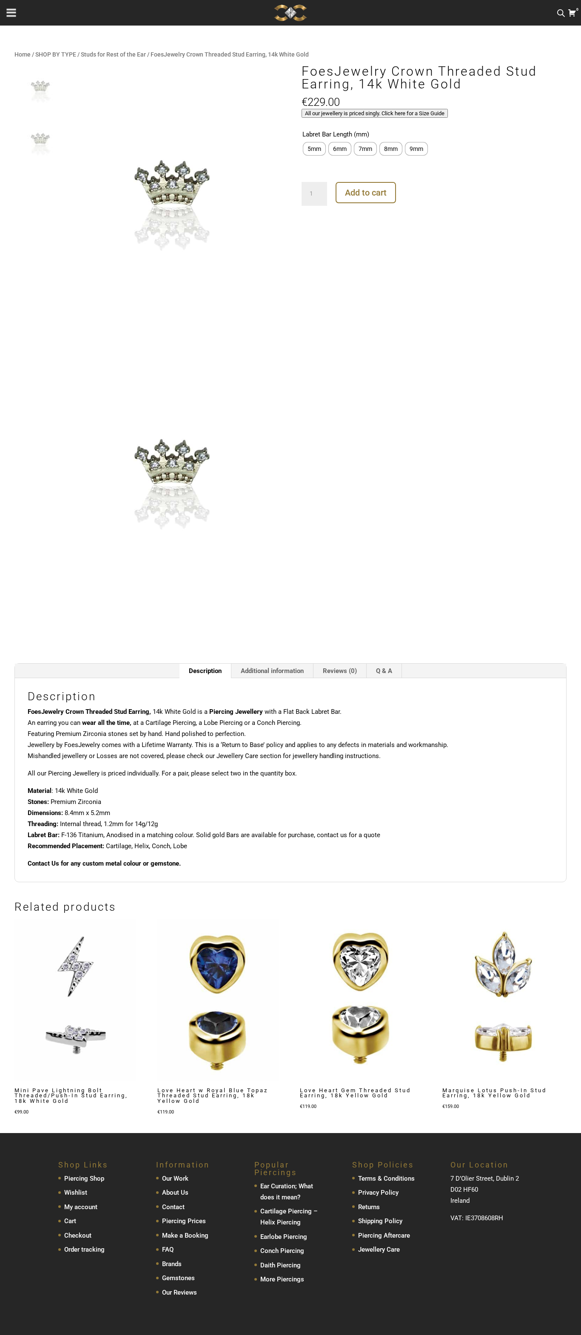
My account (80, 1207)
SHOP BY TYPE (55, 54)
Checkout (77, 1235)
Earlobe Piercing (283, 1237)
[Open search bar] (561, 13)
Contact (173, 1207)
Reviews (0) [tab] (340, 671)
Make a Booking (185, 1235)
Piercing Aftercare (384, 1235)
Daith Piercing (280, 1265)
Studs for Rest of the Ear (113, 54)
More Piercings (282, 1279)
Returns (369, 1207)
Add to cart (366, 192)
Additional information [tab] (272, 671)
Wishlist (75, 1192)
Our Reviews (179, 1292)
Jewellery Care (379, 1249)
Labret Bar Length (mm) (335, 134)
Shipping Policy (380, 1221)
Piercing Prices (184, 1221)
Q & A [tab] (384, 671)
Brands (172, 1264)
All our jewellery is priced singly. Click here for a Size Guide (374, 113)
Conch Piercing (282, 1251)
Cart (70, 1221)
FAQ (168, 1249)
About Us (175, 1192)
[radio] (314, 148)
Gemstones (178, 1278)
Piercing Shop (84, 1178)
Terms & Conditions (386, 1178)
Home (22, 54)
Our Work (175, 1178)
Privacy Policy (378, 1192)
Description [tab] (205, 671)
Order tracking (84, 1249)
